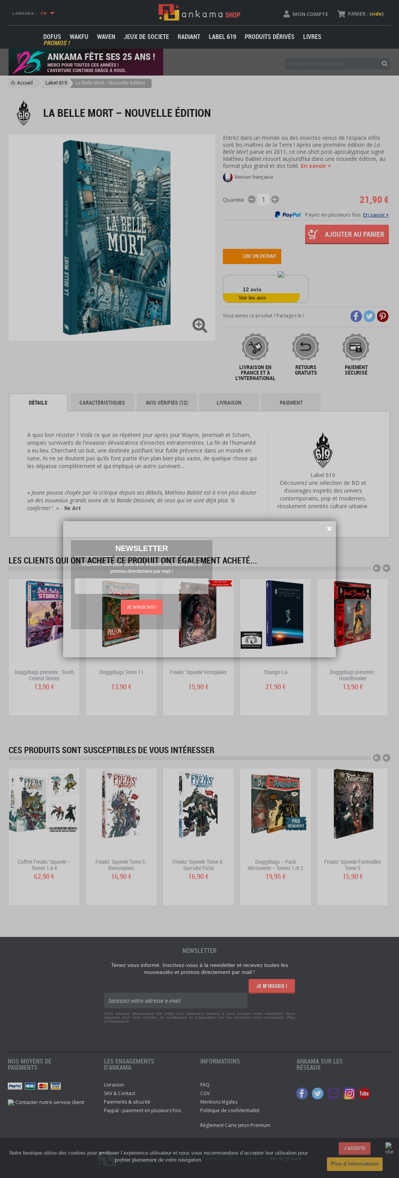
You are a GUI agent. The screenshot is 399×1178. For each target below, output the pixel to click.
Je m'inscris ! (142, 607)
